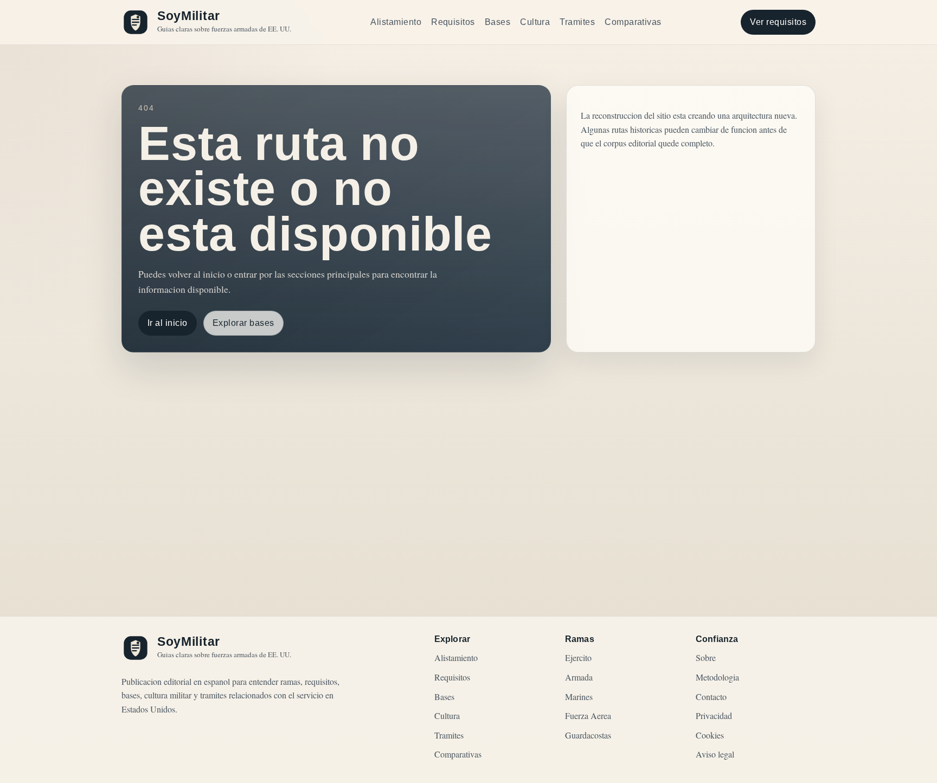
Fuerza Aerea (588, 715)
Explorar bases (243, 323)
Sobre (706, 657)
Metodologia (717, 677)
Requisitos (453, 22)
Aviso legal (715, 754)
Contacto (711, 696)
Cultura (535, 22)
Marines (579, 696)
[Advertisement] (468, 456)
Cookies (710, 735)
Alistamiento (395, 22)
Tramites (577, 22)
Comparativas (633, 22)
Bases (497, 22)
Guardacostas (588, 735)
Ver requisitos (778, 22)
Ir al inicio (167, 323)
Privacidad (714, 715)
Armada (579, 677)
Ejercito (578, 657)
